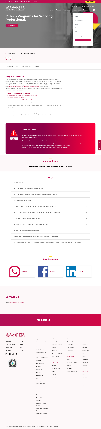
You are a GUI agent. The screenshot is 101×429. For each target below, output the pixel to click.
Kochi (83, 353)
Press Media (70, 347)
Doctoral (54, 347)
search (94, 10)
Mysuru (84, 356)
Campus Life (36, 1)
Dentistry (38, 372)
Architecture (39, 346)
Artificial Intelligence (41, 349)
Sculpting (38, 400)
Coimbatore (85, 350)
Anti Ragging (9, 347)
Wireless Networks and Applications (18, 93)
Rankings (69, 338)
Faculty (23, 1)
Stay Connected (26, 66)
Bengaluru (85, 344)
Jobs (87, 6)
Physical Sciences (41, 397)
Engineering (39, 375)
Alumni (17, 1)
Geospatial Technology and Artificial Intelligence (22, 95)
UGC (83, 383)
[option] (22, 271)
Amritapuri (9, 58)
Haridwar (84, 365)
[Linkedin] (16, 354)
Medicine (38, 386)
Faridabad (85, 362)
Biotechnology (40, 363)
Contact (92, 6)
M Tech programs (33, 85)
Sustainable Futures (41, 413)
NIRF (83, 380)
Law (37, 378)
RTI (47, 426)
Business (38, 366)
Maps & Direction (10, 344)
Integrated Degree (57, 344)
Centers (54, 365)
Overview (10, 66)
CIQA (83, 385)
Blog (77, 6)
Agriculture (39, 338)
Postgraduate (55, 341)
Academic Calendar (72, 362)
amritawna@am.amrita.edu (16, 302)
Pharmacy (39, 394)
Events (83, 6)
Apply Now (99, 145)
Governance (70, 350)
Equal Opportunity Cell (41, 426)
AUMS (68, 359)
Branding (69, 365)
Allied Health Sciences (42, 357)
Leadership (70, 344)
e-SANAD (69, 368)
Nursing (38, 392)
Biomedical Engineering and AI (16, 97)
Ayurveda (38, 360)
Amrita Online (55, 356)
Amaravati (85, 341)
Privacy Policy (26, 426)
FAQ (17, 66)
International (10, 1)
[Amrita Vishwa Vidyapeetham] (15, 8)
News (73, 6)
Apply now (8, 341)
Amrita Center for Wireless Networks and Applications (23, 86)
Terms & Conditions (54, 426)
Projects (54, 377)
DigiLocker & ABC (72, 371)
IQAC (83, 374)
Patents (54, 374)
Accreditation (70, 341)
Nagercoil (85, 359)
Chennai (84, 347)
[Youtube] (13, 354)
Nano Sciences (40, 389)
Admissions (90, 1)
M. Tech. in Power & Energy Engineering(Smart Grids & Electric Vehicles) (29, 99)
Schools (28, 1)
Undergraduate (56, 338)
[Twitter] (10, 354)
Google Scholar (56, 368)
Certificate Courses (57, 353)
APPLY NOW (9, 59)
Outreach (8, 350)
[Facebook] (6, 354)
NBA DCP (85, 377)
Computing (39, 369)
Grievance (32, 426)
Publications (55, 380)
